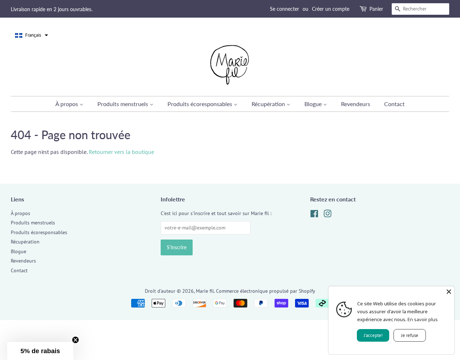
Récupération (269, 103)
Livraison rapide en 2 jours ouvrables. (51, 9)
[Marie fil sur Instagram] (327, 215)
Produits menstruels (123, 103)
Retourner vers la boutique (121, 151)
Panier (376, 9)
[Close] (448, 291)
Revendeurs (355, 103)
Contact (394, 103)
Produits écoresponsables (200, 103)
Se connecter (284, 9)
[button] (31, 35)
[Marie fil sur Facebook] (314, 215)
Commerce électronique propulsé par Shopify (265, 291)
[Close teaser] (75, 339)
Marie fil (205, 291)
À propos (67, 103)
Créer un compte (330, 9)
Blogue (313, 103)
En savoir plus (423, 319)
